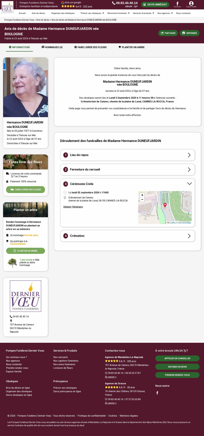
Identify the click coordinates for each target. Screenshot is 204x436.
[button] (142, 195)
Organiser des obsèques (63, 13)
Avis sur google (78, 4)
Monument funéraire (117, 13)
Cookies (112, 415)
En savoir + (110, 376)
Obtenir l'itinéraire (73, 206)
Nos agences (164, 13)
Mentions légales (129, 415)
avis (87, 6)
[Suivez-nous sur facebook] (159, 393)
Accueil (22, 13)
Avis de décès (38, 13)
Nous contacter (183, 13)
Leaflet (172, 222)
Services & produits (142, 13)
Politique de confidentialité (92, 415)
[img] (165, 207)
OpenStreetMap (184, 222)
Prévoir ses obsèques (91, 13)
